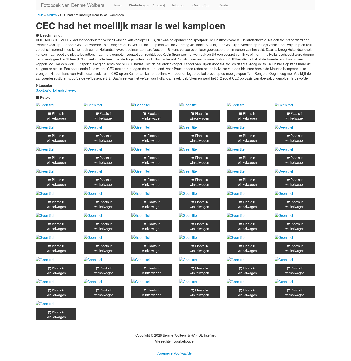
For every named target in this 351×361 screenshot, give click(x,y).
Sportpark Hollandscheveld (56, 90)
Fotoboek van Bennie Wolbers (72, 4)
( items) (147, 5)
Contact (224, 5)
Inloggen (178, 5)
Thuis (39, 15)
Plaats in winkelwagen (56, 115)
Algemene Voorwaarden (175, 353)
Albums (52, 15)
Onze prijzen (202, 5)
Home (117, 5)
